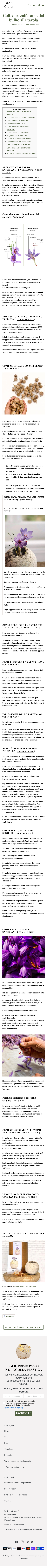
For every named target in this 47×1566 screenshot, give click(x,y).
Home (6, 1431)
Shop (6, 1437)
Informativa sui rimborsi (14, 1467)
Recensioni (8, 1455)
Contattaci (8, 1449)
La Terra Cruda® (14, 1556)
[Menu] (43, 4)
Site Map (7, 1501)
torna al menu (25, 319)
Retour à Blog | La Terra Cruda (25, 1327)
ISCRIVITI (23, 1413)
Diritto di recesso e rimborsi (15, 1495)
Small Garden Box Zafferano (25, 1287)
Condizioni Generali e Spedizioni (17, 1483)
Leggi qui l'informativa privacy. (13, 1407)
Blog (6, 1443)
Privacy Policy (10, 1489)
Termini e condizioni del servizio (17, 1461)
